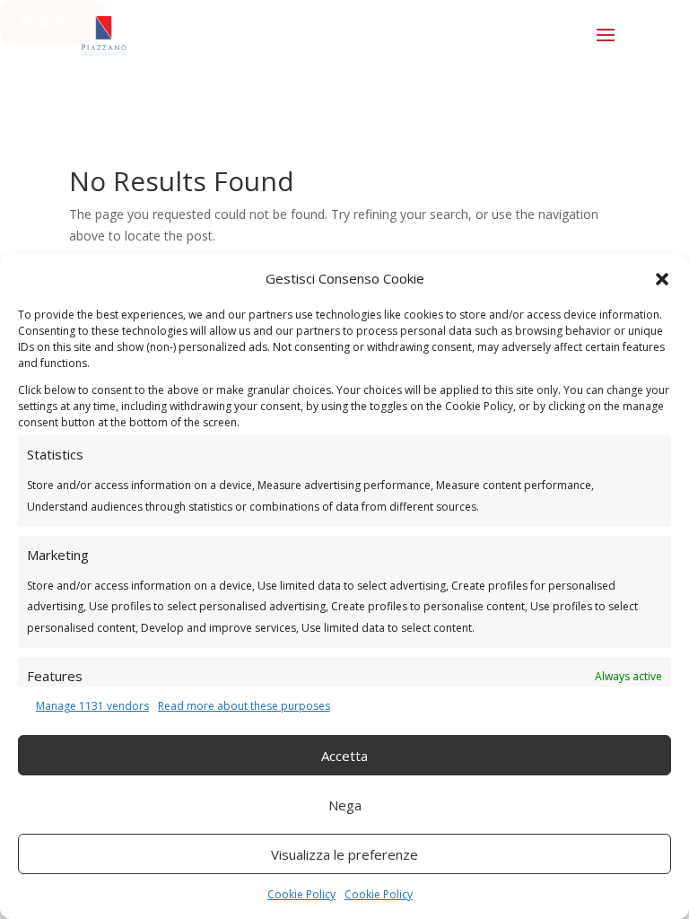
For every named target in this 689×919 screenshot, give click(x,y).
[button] (662, 279)
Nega (345, 805)
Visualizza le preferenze (344, 854)
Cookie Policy (301, 894)
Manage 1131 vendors (92, 705)
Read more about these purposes (244, 705)
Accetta (344, 756)
